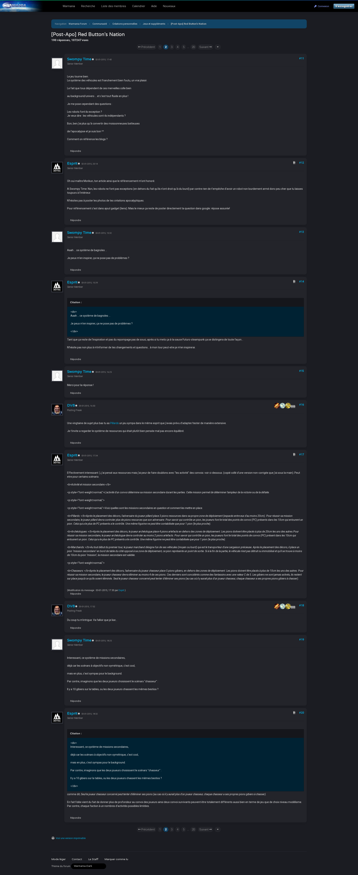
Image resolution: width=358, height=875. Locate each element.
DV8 (71, 405)
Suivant (204, 47)
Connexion (323, 6)
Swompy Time (79, 59)
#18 (301, 605)
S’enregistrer (344, 6)
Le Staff (93, 859)
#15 (301, 370)
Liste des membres (113, 6)
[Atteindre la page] (217, 47)
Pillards (114, 423)
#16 (301, 404)
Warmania (69, 6)
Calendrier (138, 6)
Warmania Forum (78, 23)
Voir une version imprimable (71, 838)
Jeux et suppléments (154, 23)
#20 (301, 712)
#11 (301, 58)
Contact (77, 859)
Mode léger (58, 859)
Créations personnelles (124, 23)
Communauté (99, 23)
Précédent (148, 47)
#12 (301, 162)
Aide (154, 6)
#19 (301, 639)
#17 (301, 454)
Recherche (88, 6)
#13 (301, 231)
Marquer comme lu (116, 859)
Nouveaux (169, 6)
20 (193, 47)
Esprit (72, 163)
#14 (301, 281)
